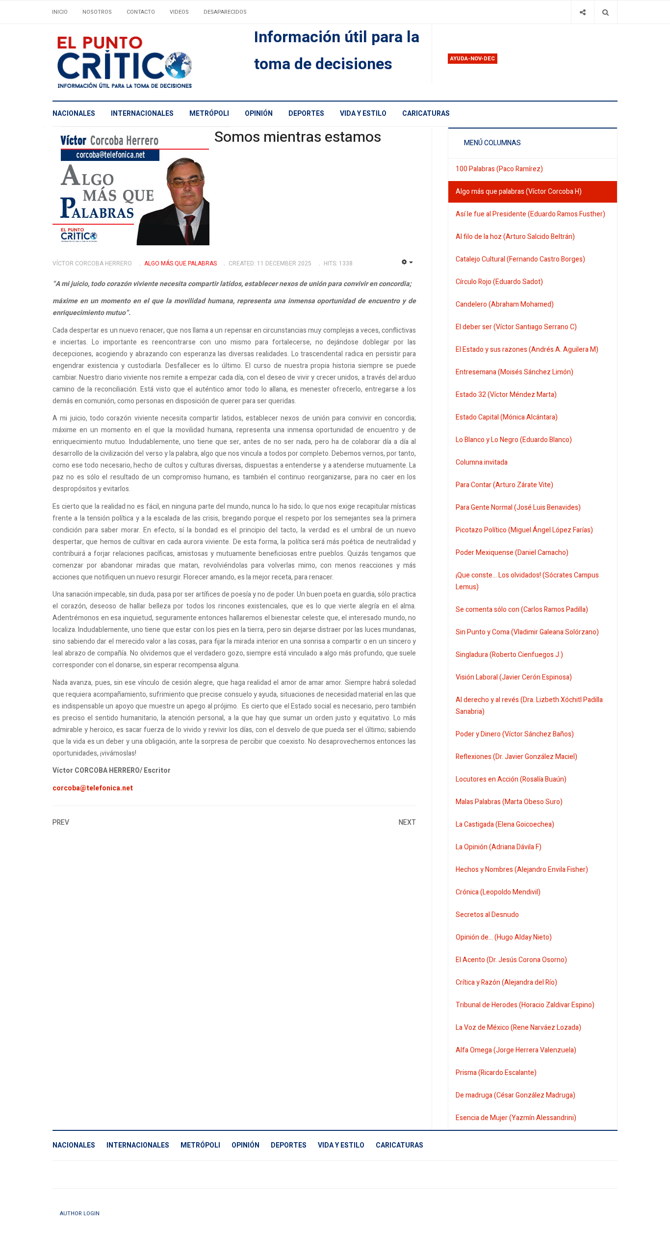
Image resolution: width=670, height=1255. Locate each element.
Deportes (306, 113)
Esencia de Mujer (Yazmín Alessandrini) (516, 1118)
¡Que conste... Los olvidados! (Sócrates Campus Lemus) (527, 581)
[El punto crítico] (141, 62)
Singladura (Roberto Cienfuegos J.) (509, 655)
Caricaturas (426, 113)
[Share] (582, 12)
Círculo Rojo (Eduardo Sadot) (499, 282)
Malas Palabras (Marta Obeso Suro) (509, 802)
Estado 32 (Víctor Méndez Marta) (506, 395)
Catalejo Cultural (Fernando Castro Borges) (520, 259)
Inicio (60, 12)
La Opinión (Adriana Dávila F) (498, 847)
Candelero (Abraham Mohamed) (505, 304)
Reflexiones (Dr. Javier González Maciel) (516, 757)
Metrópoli (209, 113)
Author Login (80, 1213)
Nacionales (73, 113)
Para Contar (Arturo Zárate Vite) (504, 485)
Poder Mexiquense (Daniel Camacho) (512, 553)
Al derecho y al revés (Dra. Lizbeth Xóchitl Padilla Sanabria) (529, 706)
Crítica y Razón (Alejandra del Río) (506, 982)
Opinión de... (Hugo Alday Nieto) (504, 937)
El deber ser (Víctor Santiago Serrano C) (516, 327)
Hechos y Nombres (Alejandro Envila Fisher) (522, 869)
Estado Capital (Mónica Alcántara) (507, 417)
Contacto (141, 12)
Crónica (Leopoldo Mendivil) (498, 892)
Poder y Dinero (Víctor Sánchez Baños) (515, 734)
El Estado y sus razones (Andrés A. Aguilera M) (527, 349)
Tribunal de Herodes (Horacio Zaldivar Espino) (525, 1005)
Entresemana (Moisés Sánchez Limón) (514, 372)
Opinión (259, 113)
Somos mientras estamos (297, 137)
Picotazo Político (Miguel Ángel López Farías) (524, 530)
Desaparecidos (225, 12)
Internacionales (142, 113)
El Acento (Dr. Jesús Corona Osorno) (511, 960)
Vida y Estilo (363, 113)
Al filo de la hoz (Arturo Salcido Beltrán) (515, 237)
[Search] (605, 12)
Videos (179, 12)
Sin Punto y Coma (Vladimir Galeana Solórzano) (527, 632)
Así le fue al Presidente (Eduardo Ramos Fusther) (530, 214)
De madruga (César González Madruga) (515, 1095)
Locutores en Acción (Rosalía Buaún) (511, 779)
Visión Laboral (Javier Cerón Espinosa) (514, 677)
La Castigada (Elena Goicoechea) (505, 824)
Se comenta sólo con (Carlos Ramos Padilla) (522, 609)
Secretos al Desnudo (487, 915)
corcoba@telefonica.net (92, 788)
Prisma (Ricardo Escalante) (496, 1073)
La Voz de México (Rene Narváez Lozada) (518, 1027)
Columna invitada (482, 462)
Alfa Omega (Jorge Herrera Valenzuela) (516, 1050)
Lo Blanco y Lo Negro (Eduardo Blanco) (514, 440)
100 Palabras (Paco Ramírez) (499, 169)
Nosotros (97, 12)
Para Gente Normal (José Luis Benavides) (518, 507)
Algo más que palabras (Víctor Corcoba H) (519, 191)
